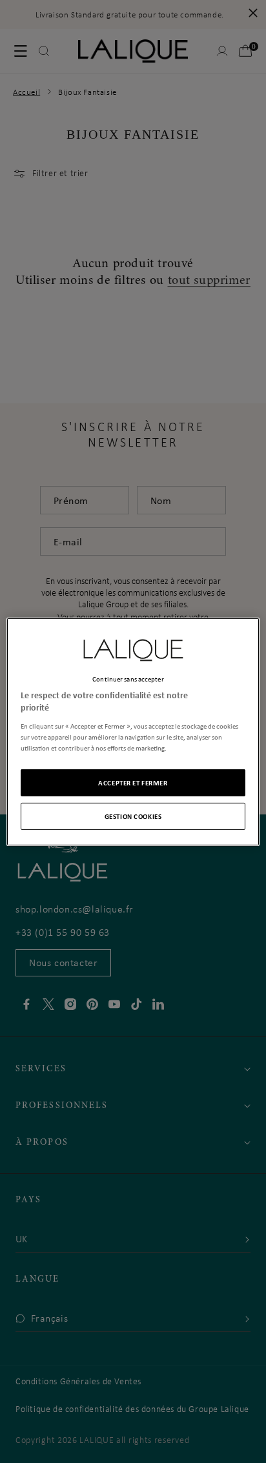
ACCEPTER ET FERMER (132, 782)
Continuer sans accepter (127, 678)
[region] (132, 731)
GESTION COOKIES (133, 816)
